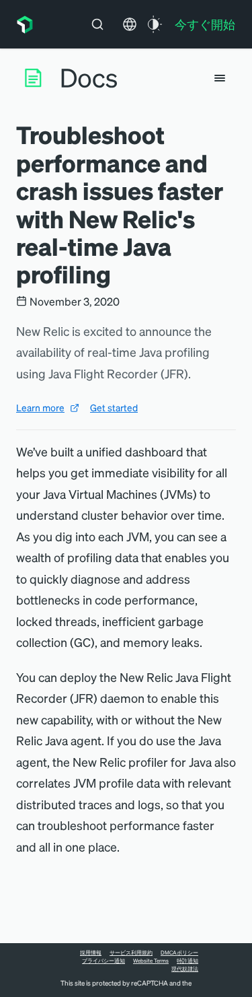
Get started (114, 407)
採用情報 (90, 952)
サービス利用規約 (131, 952)
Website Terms (151, 960)
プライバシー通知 (103, 960)
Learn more (40, 407)
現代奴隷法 (184, 968)
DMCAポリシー (179, 952)
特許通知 (187, 960)
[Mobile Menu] (220, 78)
